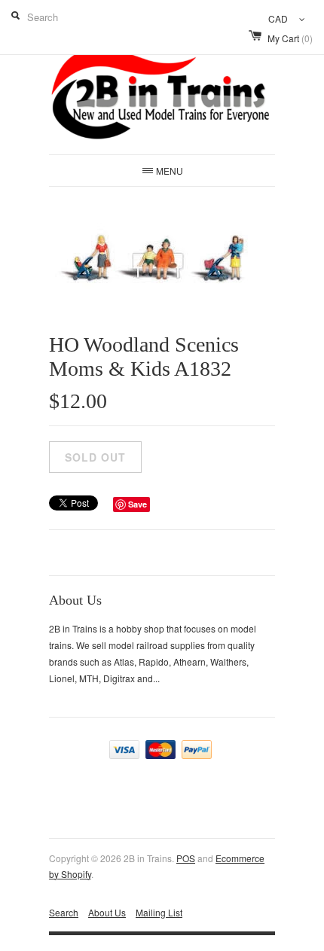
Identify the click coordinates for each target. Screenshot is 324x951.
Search (63, 912)
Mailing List (159, 912)
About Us (107, 912)
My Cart (290, 38)
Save (137, 504)
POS (185, 858)
